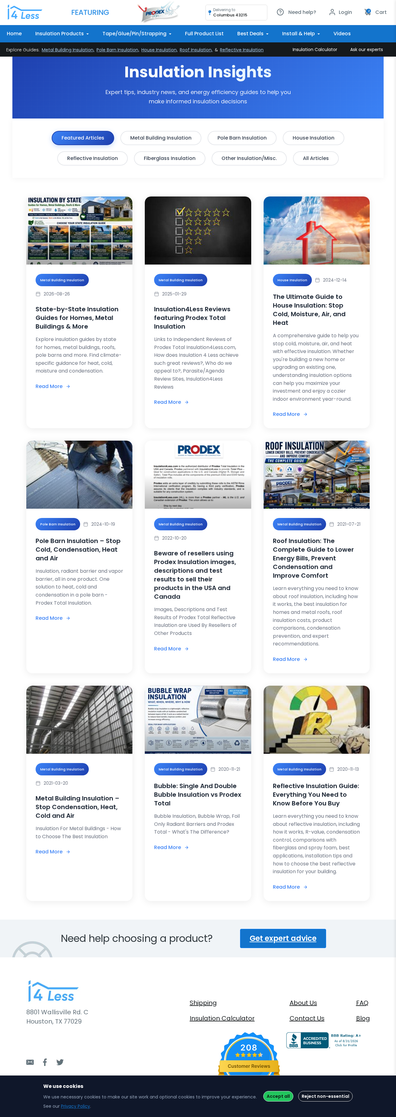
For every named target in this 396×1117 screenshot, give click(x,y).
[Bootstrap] (25, 12)
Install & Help (299, 33)
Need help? (301, 12)
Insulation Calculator (315, 49)
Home (14, 33)
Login (345, 12)
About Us (303, 1002)
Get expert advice (283, 938)
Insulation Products (60, 33)
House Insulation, (159, 50)
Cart (377, 12)
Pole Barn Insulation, (118, 50)
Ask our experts (366, 49)
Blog (363, 1018)
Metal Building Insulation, (68, 50)
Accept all (278, 1096)
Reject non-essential (325, 1096)
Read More (49, 386)
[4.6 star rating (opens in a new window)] (249, 1054)
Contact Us (307, 1018)
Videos (342, 33)
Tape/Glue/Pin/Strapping (135, 33)
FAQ (362, 1002)
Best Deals (251, 33)
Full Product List (204, 33)
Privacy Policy (75, 1106)
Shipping (203, 1002)
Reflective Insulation (242, 50)
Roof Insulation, (196, 50)
